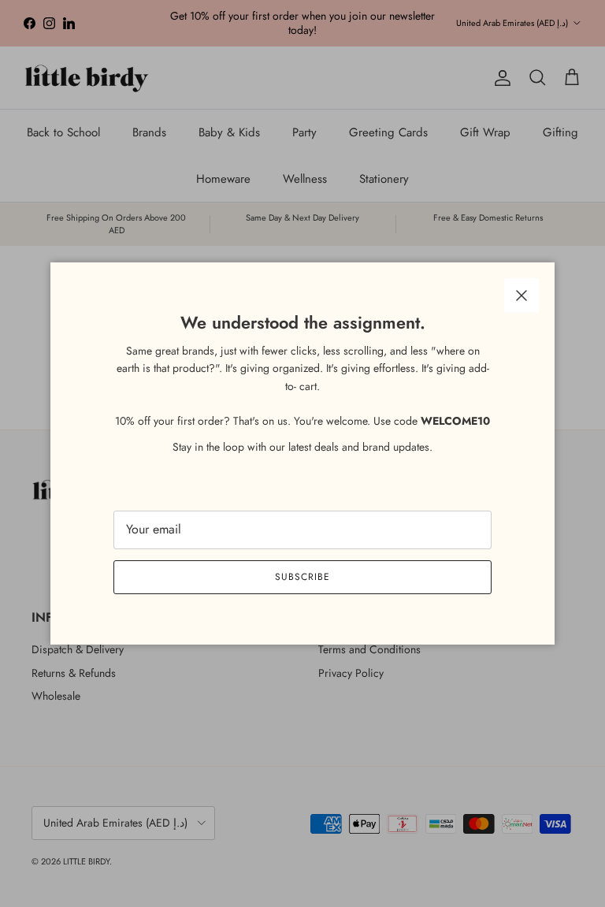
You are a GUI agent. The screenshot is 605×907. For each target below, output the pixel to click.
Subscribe (302, 577)
